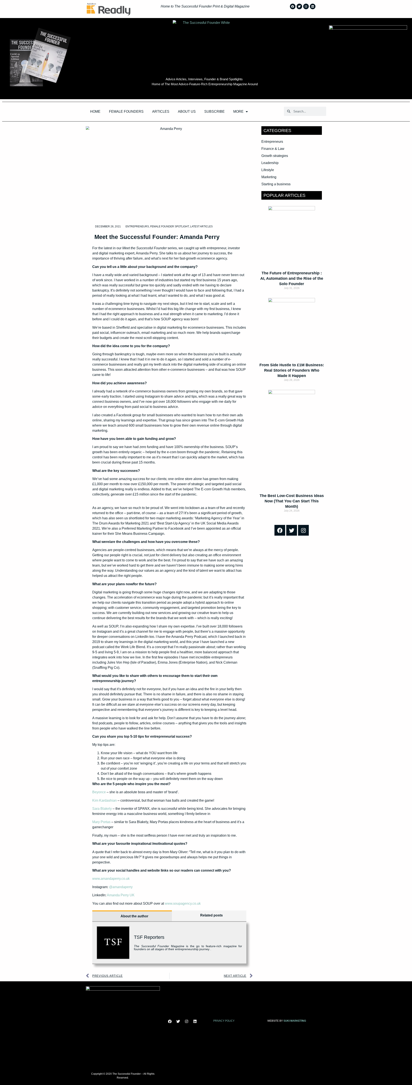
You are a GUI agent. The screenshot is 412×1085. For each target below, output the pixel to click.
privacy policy (224, 1020)
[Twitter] (299, 6)
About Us (187, 111)
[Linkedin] (312, 6)
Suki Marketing (294, 1020)
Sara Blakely (102, 808)
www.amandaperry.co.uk (111, 878)
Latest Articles (201, 226)
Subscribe (214, 111)
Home (95, 111)
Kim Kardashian (104, 800)
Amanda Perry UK (121, 895)
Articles (160, 111)
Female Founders (126, 111)
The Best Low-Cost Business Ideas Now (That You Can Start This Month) (292, 501)
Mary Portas (101, 822)
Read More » (291, 295)
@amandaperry (121, 887)
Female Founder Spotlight (169, 226)
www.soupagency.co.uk (183, 903)
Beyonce (99, 792)
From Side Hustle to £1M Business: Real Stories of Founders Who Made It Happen (291, 370)
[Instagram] (306, 6)
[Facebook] (292, 6)
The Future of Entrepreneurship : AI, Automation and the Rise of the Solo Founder (291, 278)
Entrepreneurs (137, 226)
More (238, 111)
